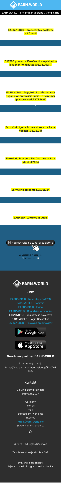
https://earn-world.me (31, 421)
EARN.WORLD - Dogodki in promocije (30, 311)
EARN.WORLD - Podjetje (30, 303)
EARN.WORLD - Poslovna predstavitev (30, 322)
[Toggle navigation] (47, 4)
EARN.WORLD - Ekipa (30, 307)
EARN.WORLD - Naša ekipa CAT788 (30, 299)
